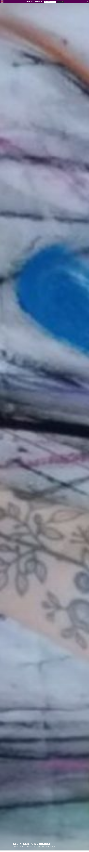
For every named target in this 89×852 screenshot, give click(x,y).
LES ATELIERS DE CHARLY (32, 843)
